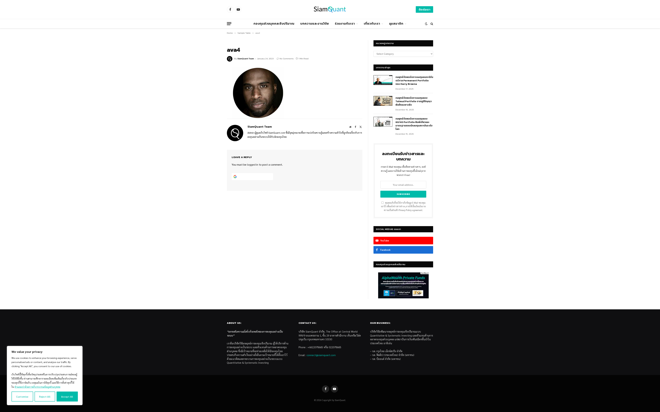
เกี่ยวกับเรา (372, 23)
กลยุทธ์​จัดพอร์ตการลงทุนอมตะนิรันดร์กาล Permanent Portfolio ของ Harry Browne (414, 80)
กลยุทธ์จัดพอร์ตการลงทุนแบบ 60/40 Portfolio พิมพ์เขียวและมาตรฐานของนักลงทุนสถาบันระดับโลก (413, 124)
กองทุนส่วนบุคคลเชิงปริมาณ (274, 23)
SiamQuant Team (245, 58)
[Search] (431, 24)
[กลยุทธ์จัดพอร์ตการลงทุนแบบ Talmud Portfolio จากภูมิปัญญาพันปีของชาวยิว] (382, 101)
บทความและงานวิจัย (314, 23)
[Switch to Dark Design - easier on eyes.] (426, 23)
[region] (44, 375)
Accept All (67, 396)
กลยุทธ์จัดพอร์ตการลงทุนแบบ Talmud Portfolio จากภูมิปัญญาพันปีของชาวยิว (413, 101)
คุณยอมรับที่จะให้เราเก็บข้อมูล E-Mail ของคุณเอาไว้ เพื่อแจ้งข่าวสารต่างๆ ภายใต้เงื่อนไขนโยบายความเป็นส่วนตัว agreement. (403, 206)
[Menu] (229, 24)
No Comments (287, 58)
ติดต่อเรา (424, 9)
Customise (22, 396)
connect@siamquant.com (321, 355)
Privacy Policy (405, 210)
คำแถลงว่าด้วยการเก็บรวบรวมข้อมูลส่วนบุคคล (37, 386)
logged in (252, 164)
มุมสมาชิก (396, 23)
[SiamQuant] (330, 9)
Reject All (44, 396)
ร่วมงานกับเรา (345, 23)
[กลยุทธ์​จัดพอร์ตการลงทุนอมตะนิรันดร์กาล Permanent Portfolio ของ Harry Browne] (382, 80)
